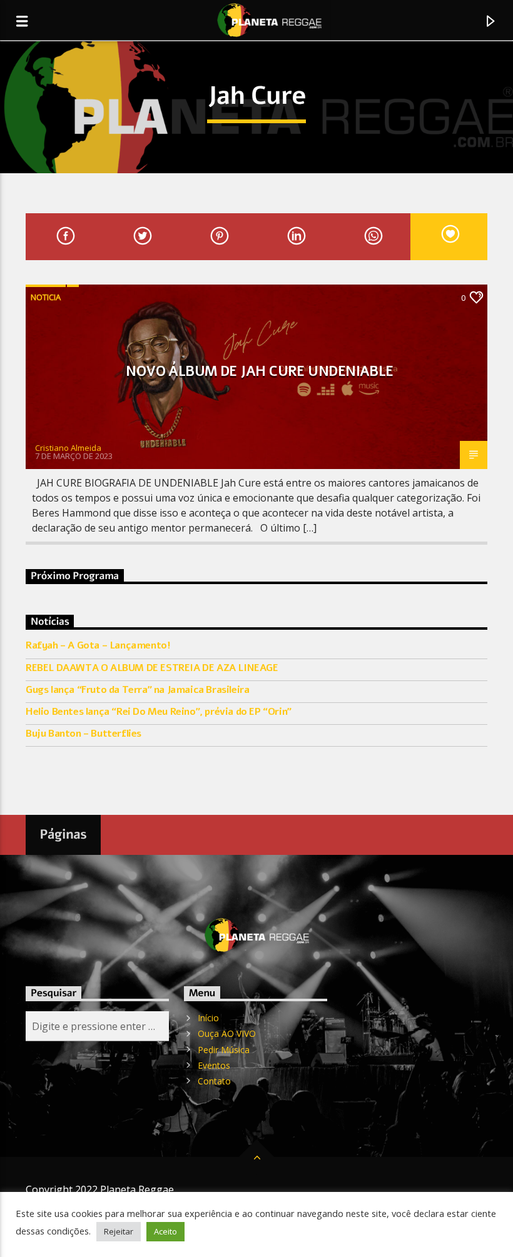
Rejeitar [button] (118, 1231)
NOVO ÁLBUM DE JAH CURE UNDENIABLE (260, 371)
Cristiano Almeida (68, 447)
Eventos (214, 1065)
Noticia (46, 297)
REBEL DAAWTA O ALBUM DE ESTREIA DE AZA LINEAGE (152, 668)
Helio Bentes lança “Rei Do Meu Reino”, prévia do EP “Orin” (159, 712)
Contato (214, 1081)
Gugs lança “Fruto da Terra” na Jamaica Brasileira (137, 690)
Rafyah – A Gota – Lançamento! (98, 646)
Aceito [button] (165, 1231)
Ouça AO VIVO (227, 1033)
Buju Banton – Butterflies (83, 734)
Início (208, 1018)
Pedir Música (224, 1050)
